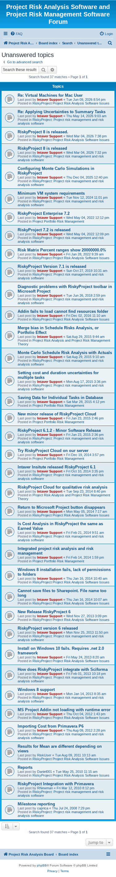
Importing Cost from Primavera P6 (51, 726)
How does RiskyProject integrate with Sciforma (63, 669)
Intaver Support (49, 99)
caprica (42, 808)
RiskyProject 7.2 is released (44, 230)
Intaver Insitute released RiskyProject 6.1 (57, 467)
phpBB (42, 865)
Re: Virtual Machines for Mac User (50, 95)
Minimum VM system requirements (51, 193)
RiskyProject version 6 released (48, 628)
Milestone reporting (36, 804)
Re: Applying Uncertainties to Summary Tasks (61, 111)
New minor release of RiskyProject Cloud (57, 414)
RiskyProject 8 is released (42, 148)
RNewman (45, 788)
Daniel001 (44, 771)
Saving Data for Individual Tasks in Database (60, 397)
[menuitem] (16, 34)
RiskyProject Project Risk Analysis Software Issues (71, 103)
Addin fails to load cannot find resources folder (63, 311)
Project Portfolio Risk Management (58, 221)
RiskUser (44, 755)
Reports (25, 767)
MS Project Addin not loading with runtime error (64, 709)
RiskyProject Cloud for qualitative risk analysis (62, 487)
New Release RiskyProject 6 (44, 611)
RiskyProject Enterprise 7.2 (44, 213)
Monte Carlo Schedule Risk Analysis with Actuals (65, 352)
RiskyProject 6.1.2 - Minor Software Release (59, 430)
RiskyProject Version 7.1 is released (52, 266)
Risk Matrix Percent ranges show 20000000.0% (62, 250)
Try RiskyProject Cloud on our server (53, 450)
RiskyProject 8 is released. (43, 132)
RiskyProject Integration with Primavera (56, 784)
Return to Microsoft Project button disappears (61, 507)
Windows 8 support (36, 689)
